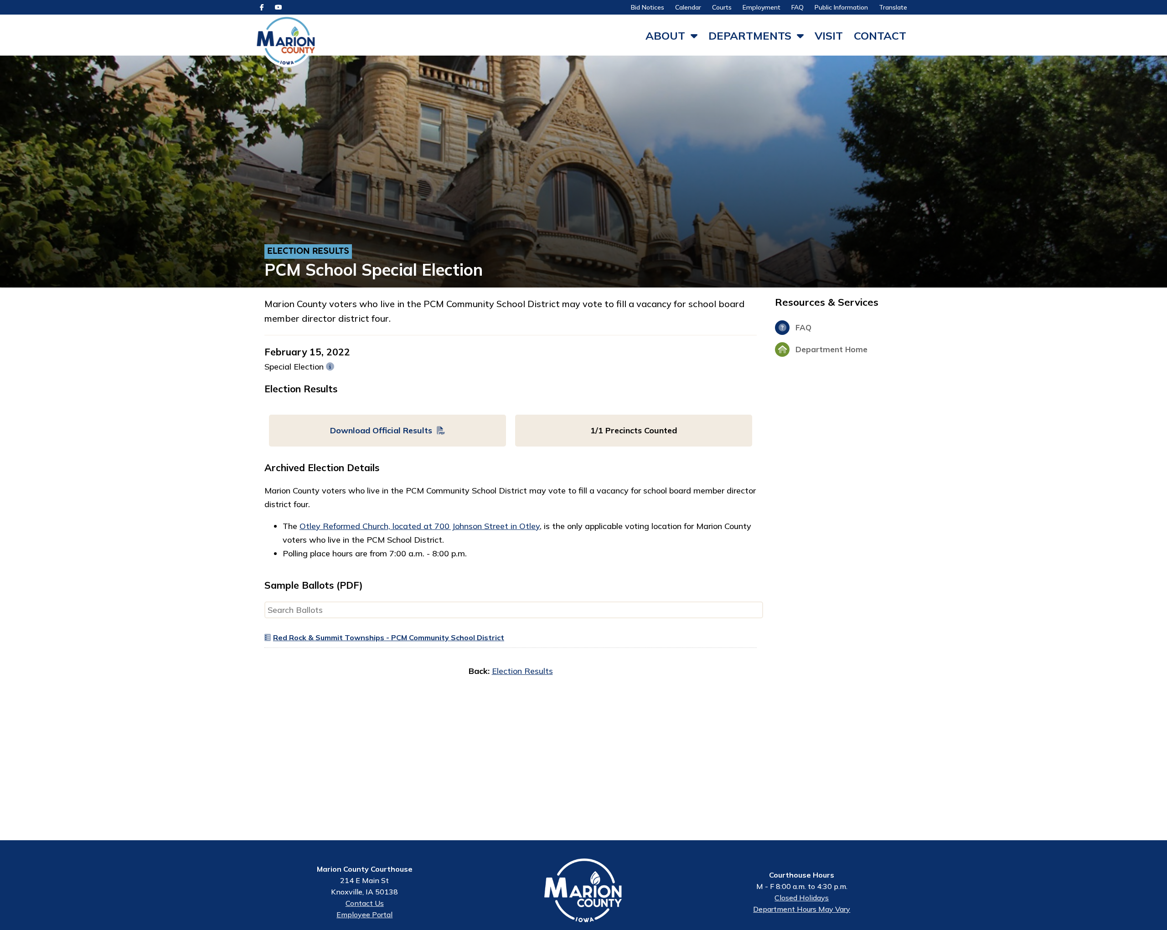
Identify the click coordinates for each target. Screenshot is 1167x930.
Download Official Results (381, 430)
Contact (880, 35)
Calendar (688, 7)
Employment (761, 7)
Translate (893, 7)
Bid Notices (647, 7)
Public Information (841, 7)
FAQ (797, 7)
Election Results (308, 252)
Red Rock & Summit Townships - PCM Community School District (388, 637)
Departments (749, 35)
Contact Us (365, 903)
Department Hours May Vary (801, 909)
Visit (829, 35)
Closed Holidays (802, 897)
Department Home (830, 349)
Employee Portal (364, 914)
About (665, 35)
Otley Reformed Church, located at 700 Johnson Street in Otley (419, 526)
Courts (722, 7)
